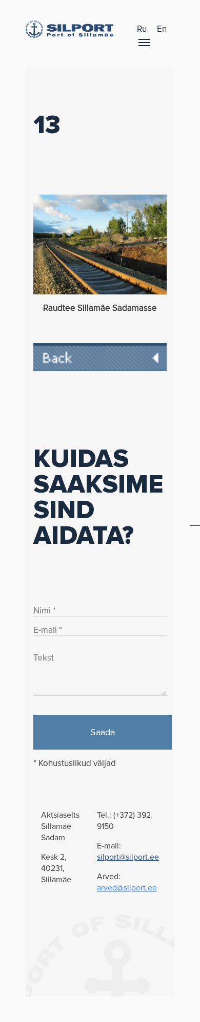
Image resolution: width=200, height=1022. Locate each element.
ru (142, 29)
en (162, 29)
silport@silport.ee (128, 857)
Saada (102, 732)
